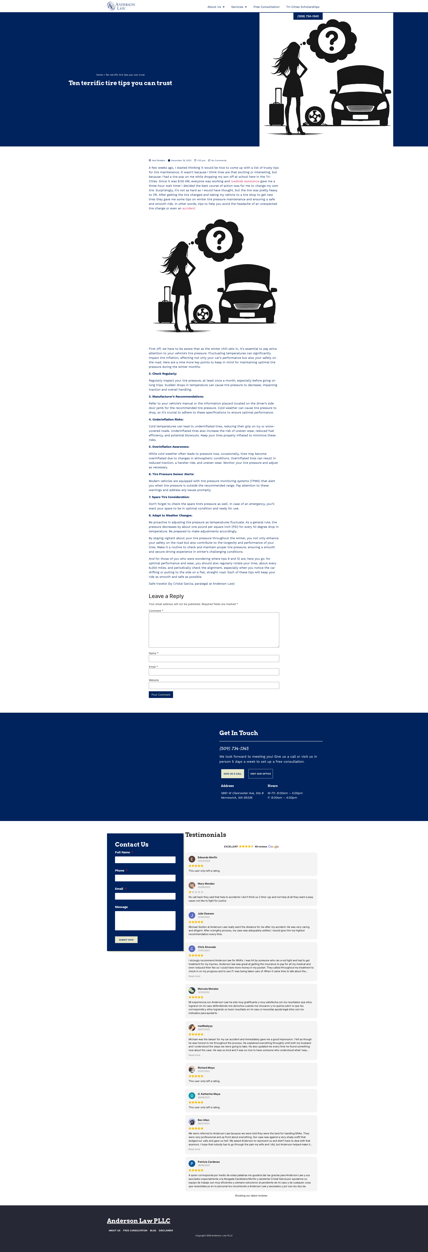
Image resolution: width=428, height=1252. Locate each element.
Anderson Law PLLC (138, 1220)
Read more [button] (194, 976)
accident (188, 208)
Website (154, 680)
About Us (214, 7)
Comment (156, 610)
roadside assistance (245, 181)
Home (99, 74)
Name (153, 653)
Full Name (123, 852)
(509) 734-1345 (234, 748)
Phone (120, 870)
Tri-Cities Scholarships (302, 7)
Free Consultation (266, 7)
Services (237, 7)
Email (153, 666)
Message (121, 907)
